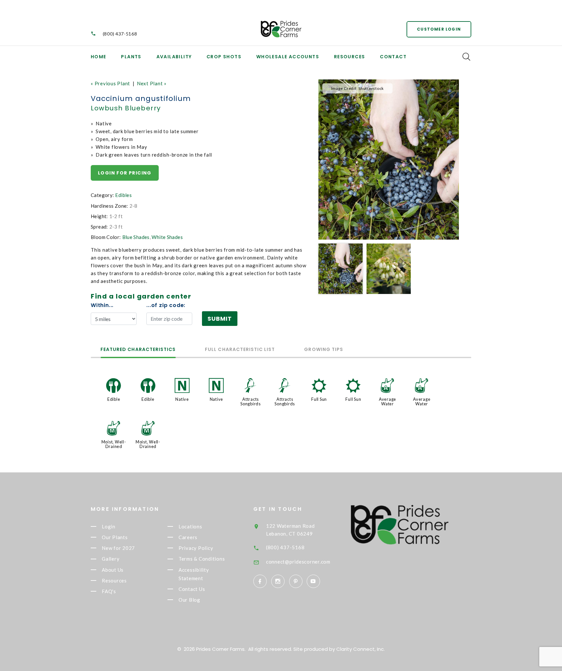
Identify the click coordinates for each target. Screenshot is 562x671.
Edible (113, 399)
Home (98, 56)
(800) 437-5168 (120, 33)
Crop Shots (224, 56)
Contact (393, 56)
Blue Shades (136, 237)
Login (108, 526)
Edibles (123, 195)
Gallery (110, 559)
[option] (388, 159)
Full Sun (319, 399)
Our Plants (115, 537)
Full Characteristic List (240, 350)
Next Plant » (152, 83)
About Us (113, 570)
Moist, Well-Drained (113, 444)
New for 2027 (118, 548)
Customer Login (439, 29)
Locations (190, 526)
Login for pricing (125, 173)
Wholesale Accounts (287, 56)
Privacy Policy (196, 548)
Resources (349, 56)
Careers (188, 537)
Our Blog (189, 600)
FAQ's (109, 591)
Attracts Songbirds (250, 401)
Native (182, 399)
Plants (131, 56)
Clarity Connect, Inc (360, 649)
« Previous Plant (110, 83)
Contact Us (192, 589)
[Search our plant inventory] (466, 57)
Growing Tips (323, 350)
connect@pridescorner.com (298, 562)
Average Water (387, 401)
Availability (174, 56)
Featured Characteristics (138, 350)
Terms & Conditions (202, 559)
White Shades (167, 237)
